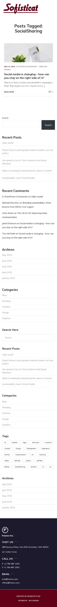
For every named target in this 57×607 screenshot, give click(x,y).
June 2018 (7, 260)
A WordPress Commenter (15, 196)
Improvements (20, 455)
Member (17, 461)
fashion (7, 455)
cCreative (48, 442)
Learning (42, 455)
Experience (45, 448)
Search (5, 118)
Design (7, 69)
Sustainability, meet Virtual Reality (18, 178)
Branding (6, 301)
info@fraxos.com (10, 579)
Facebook (22, 601)
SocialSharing (20, 467)
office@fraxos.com (11, 582)
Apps (25, 442)
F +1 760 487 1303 (10, 567)
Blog (4, 295)
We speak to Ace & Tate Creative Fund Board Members (24, 162)
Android (14, 442)
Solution (34, 467)
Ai (5, 442)
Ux (50, 467)
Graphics (6, 318)
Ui (43, 467)
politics (28, 461)
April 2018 (7, 272)
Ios (33, 455)
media (6, 461)
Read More (9, 92)
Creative (43, 66)
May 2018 (7, 266)
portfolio (39, 461)
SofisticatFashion (28, 66)
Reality (6, 467)
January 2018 (8, 278)
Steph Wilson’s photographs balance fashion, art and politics (27, 152)
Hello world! (7, 143)
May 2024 (7, 255)
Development (31, 448)
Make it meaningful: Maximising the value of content (27, 170)
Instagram (34, 601)
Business (35, 442)
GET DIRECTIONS (9, 552)
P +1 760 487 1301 (11, 563)
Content (7, 448)
